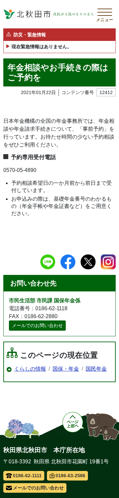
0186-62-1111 (27, 475)
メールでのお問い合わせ (37, 325)
